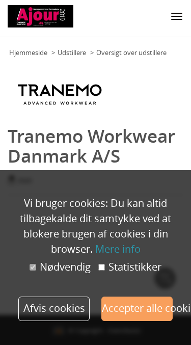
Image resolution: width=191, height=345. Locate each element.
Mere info (118, 249)
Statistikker (134, 267)
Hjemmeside (28, 52)
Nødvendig (65, 267)
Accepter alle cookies (137, 308)
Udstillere (72, 52)
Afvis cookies (54, 308)
